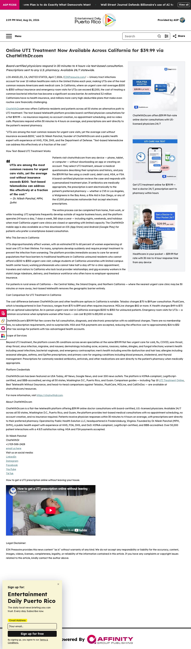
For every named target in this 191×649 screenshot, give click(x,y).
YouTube (11, 469)
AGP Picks (9, 4)
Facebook (12, 465)
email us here (13, 448)
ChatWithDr (12, 108)
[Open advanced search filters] (166, 36)
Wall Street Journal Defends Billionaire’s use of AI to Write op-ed (146, 4)
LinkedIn (11, 456)
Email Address (17, 620)
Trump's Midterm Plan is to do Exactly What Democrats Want (48, 4)
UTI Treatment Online (171, 380)
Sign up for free (32, 634)
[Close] (58, 584)
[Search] (159, 36)
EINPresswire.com (74, 77)
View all (183, 4)
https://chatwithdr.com (50, 395)
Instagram (12, 460)
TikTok (9, 473)
